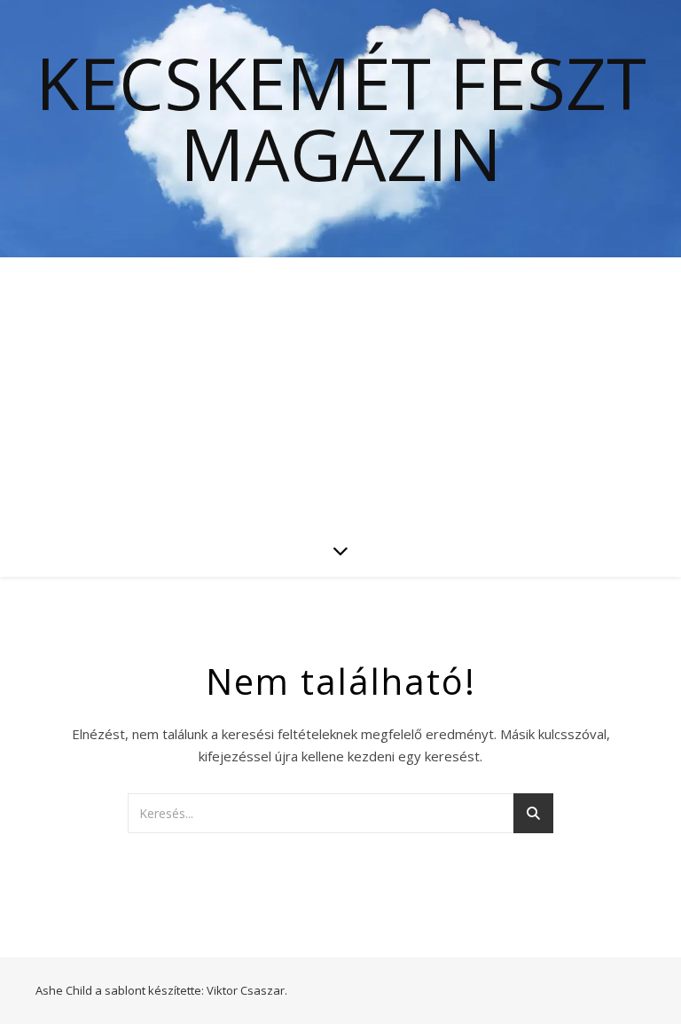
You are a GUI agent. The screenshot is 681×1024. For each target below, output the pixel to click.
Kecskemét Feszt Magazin (340, 118)
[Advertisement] (340, 390)
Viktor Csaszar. (247, 990)
